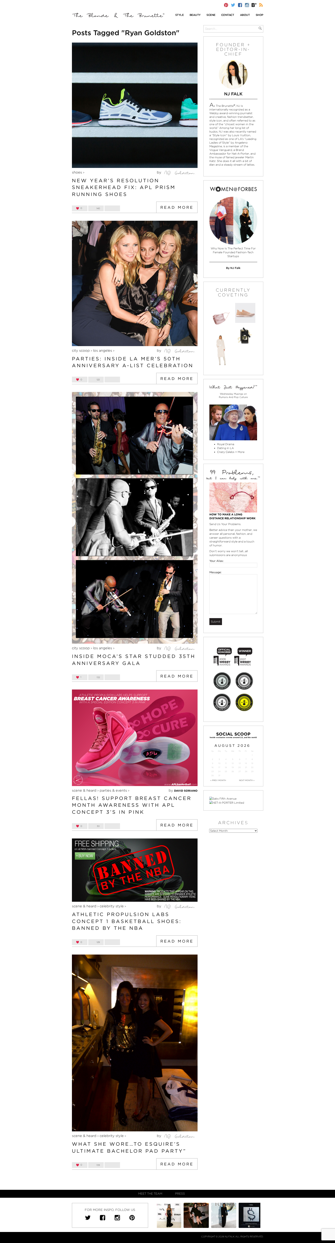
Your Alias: (216, 560)
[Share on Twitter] (112, 208)
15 (252, 763)
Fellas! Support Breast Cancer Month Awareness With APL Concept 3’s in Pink (132, 805)
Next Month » (247, 780)
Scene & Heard (84, 790)
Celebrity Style (112, 906)
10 (219, 763)
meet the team (150, 1193)
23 (212, 771)
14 (246, 763)
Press (180, 1193)
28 (246, 771)
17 (219, 767)
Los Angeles (102, 350)
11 (226, 763)
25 (226, 771)
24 (219, 771)
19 (233, 767)
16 (212, 767)
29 (252, 771)
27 (239, 771)
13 (240, 763)
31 (219, 775)
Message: (215, 572)
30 (212, 775)
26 (232, 771)
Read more (176, 207)
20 (239, 767)
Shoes (77, 172)
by (159, 172)
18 (226, 767)
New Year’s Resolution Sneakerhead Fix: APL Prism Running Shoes (124, 187)
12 (233, 763)
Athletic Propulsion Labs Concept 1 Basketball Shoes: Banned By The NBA (126, 921)
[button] (179, 15)
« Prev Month (218, 780)
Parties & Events (113, 790)
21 (246, 767)
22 (252, 767)
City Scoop (81, 350)
